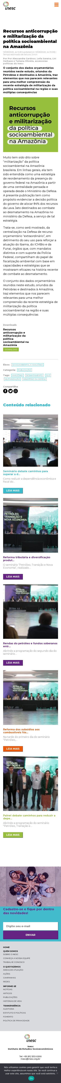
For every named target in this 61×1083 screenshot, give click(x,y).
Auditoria (8, 1009)
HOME (6, 947)
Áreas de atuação (13, 970)
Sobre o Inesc (10, 954)
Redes (6, 981)
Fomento (8, 1016)
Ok (31, 1078)
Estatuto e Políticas (14, 1013)
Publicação (24, 370)
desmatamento (34, 375)
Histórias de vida (12, 1001)
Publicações (10, 997)
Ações (6, 974)
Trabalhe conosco (14, 962)
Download (11, 349)
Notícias (7, 989)
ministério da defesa (34, 379)
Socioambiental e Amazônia (27, 365)
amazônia (17, 375)
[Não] (57, 1073)
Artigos (7, 993)
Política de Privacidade (16, 1020)
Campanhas (9, 978)
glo (48, 375)
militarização (12, 379)
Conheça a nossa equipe (16, 958)
